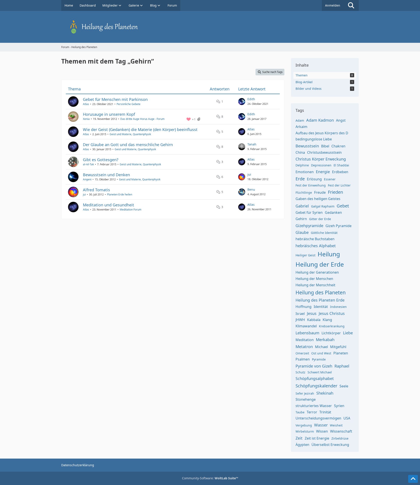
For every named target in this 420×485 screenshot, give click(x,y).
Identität (321, 306)
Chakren (338, 146)
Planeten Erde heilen (119, 194)
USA (346, 418)
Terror (312, 412)
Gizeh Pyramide (339, 225)
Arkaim (301, 126)
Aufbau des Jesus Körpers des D (322, 133)
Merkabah (325, 339)
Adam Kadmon (320, 120)
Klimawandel (306, 326)
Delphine (302, 165)
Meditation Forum (130, 209)
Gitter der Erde (320, 219)
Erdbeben (340, 171)
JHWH (300, 319)
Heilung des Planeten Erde (320, 300)
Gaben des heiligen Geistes (318, 198)
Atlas (86, 104)
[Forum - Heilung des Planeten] (210, 26)
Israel (300, 313)
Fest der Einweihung (311, 185)
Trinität (325, 412)
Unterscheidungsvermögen (318, 418)
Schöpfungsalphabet (315, 378)
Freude (320, 192)
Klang (327, 319)
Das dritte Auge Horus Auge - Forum (142, 119)
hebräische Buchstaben (315, 238)
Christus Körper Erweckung (321, 159)
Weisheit (336, 425)
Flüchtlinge (304, 192)
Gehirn (301, 218)
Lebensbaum (307, 332)
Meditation (305, 339)
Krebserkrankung (332, 326)
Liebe (348, 332)
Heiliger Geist (305, 255)
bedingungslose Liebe (314, 139)
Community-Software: (210, 478)
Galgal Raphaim (322, 206)
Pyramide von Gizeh (314, 366)
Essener (330, 179)
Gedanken (333, 212)
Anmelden (332, 5)
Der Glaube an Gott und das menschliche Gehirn (128, 144)
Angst (341, 120)
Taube (300, 412)
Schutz (300, 372)
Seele (344, 386)
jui (249, 174)
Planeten (340, 353)
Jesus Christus (332, 313)
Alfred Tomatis (96, 189)
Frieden (335, 192)
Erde (300, 179)
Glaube (302, 232)
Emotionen (305, 171)
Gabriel (302, 206)
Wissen (322, 431)
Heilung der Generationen (317, 272)
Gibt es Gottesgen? (100, 159)
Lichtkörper (331, 333)
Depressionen (321, 165)
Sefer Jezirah (305, 393)
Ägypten (302, 444)
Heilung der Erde (320, 264)
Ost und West (321, 353)
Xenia (86, 119)
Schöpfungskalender (316, 386)
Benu (251, 189)
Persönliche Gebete (128, 104)
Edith (251, 99)
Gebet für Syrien (309, 212)
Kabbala (313, 319)
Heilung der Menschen (314, 278)
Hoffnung (304, 306)
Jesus (312, 313)
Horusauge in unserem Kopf (109, 114)
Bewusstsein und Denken (106, 174)
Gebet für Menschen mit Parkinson (115, 99)
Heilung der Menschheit (315, 285)
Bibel (325, 146)
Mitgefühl (338, 346)
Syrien (339, 405)
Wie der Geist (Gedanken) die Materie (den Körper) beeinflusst (140, 129)
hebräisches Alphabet (316, 245)
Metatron (304, 346)
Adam (300, 120)
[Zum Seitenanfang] (413, 479)
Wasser (321, 425)
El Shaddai (341, 165)
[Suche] (351, 5)
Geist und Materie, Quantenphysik (130, 134)
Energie (323, 171)
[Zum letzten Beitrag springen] (241, 101)
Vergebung (304, 425)
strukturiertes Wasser (314, 405)
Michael (321, 346)
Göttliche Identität (324, 233)
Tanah (251, 144)
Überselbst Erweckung (330, 444)
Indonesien (338, 307)
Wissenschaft (341, 431)
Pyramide (319, 359)
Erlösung (314, 179)
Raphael (341, 366)
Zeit (299, 438)
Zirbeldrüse (339, 438)
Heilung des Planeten (321, 292)
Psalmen (303, 359)
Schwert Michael (320, 372)
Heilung (329, 254)
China (300, 152)
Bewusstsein (307, 145)
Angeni (87, 179)
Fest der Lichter (339, 185)
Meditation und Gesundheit (108, 204)
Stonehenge (306, 399)
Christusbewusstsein (324, 152)
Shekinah (324, 393)
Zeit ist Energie (317, 438)
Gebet (343, 206)
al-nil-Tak (88, 164)
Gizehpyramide (309, 225)
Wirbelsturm (305, 431)
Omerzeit (302, 353)
